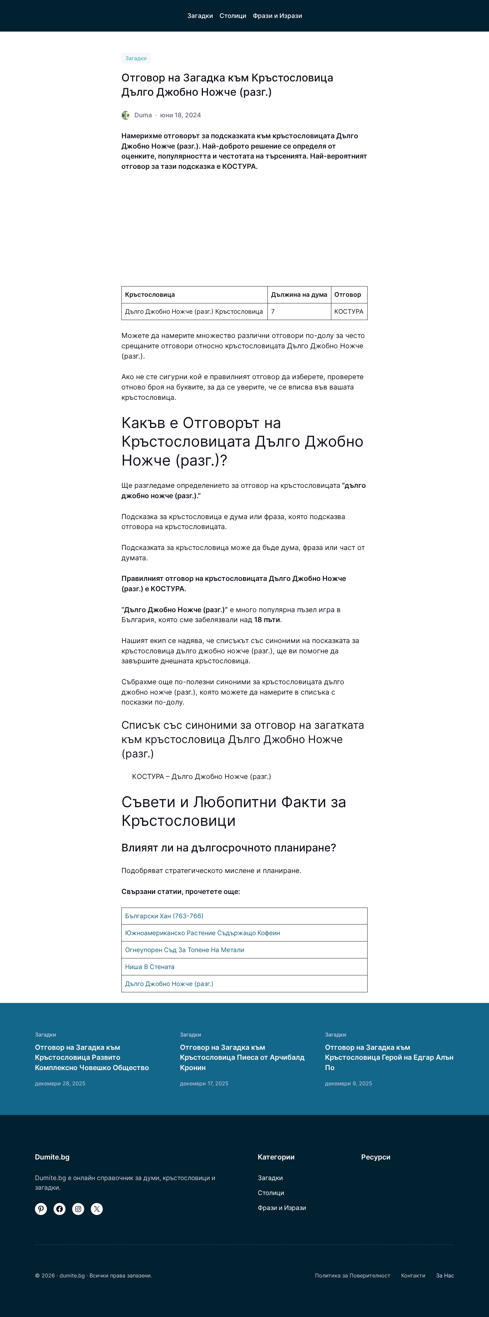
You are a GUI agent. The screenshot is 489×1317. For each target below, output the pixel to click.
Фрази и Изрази (282, 1208)
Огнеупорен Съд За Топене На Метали (184, 950)
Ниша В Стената (150, 967)
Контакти (413, 1275)
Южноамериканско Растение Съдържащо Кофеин (202, 933)
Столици (271, 1193)
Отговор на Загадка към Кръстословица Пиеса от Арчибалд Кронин (242, 1057)
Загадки (136, 58)
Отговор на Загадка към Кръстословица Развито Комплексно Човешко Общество (92, 1057)
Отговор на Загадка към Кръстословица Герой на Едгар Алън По (389, 1057)
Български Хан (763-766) (164, 916)
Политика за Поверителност (353, 1275)
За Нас (445, 1275)
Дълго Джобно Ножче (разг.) (169, 984)
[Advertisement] (244, 228)
